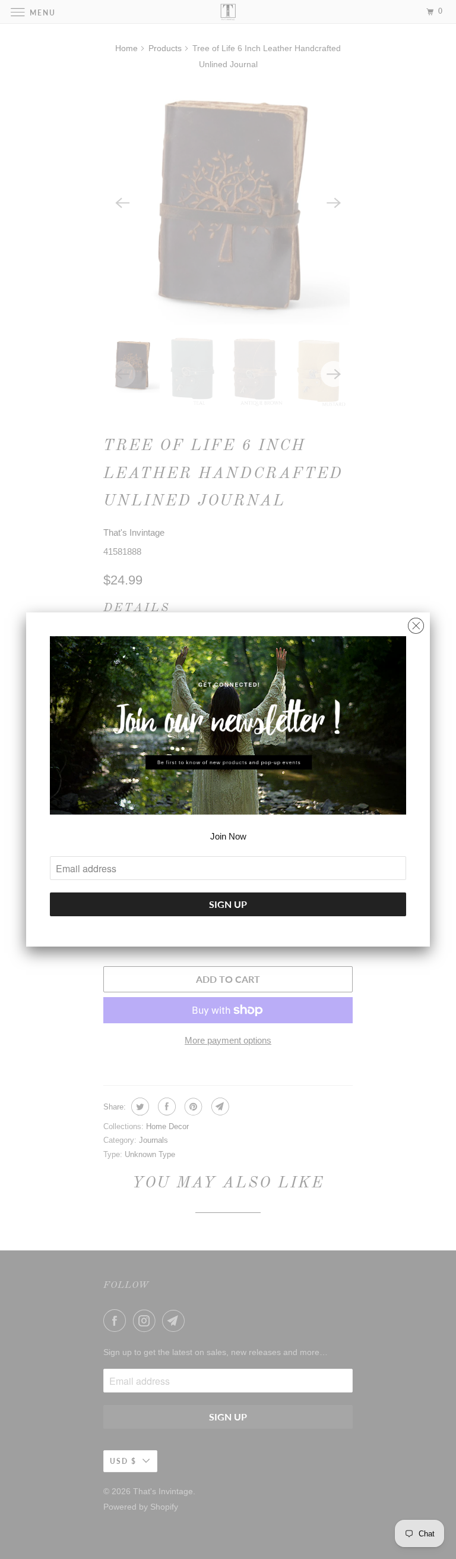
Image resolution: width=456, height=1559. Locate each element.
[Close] (416, 623)
